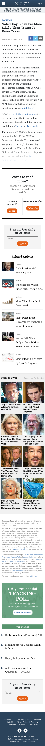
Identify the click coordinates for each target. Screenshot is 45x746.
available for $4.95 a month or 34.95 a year (22, 560)
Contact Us (33, 724)
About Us (8, 719)
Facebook (32, 126)
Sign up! (22, 243)
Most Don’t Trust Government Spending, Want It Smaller (29, 322)
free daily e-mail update (24, 113)
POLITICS (7, 20)
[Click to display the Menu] (3, 3)
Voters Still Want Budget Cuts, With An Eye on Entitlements (28, 342)
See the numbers (22, 612)
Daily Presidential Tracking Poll (23, 635)
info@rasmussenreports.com (18, 739)
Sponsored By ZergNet (34, 378)
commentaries (28, 557)
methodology (13, 164)
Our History (19, 719)
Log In (40, 4)
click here (27, 107)
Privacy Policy (22, 722)
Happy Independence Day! (20, 658)
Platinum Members (18, 570)
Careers (22, 724)
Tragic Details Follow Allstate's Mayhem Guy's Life (11, 407)
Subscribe (33, 208)
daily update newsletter (20, 549)
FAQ (28, 719)
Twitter (20, 126)
